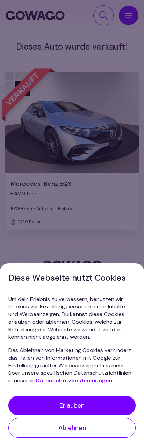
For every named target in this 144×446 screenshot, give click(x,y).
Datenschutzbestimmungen (74, 380)
